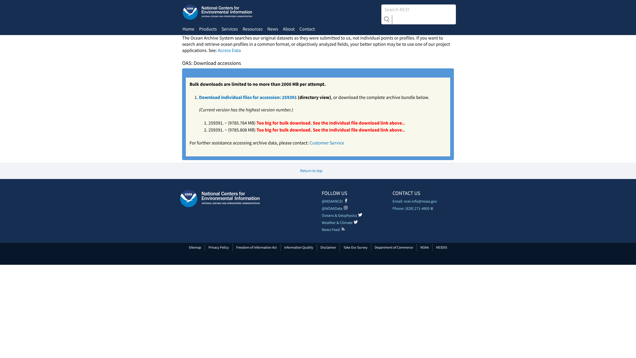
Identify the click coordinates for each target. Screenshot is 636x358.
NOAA (424, 247)
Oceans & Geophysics (339, 215)
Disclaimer (328, 247)
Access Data (229, 50)
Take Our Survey (355, 247)
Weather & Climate (337, 222)
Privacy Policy (218, 247)
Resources (252, 29)
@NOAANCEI (332, 201)
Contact (307, 29)
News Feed (331, 229)
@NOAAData (332, 208)
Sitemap (195, 247)
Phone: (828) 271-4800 (411, 208)
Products (208, 29)
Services (229, 29)
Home (189, 29)
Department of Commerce (394, 247)
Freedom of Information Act (256, 247)
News (272, 29)
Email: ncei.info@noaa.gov (415, 201)
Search (386, 19)
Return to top (311, 170)
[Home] (220, 198)
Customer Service (327, 143)
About (289, 29)
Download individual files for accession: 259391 (248, 97)
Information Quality (298, 247)
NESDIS (441, 247)
